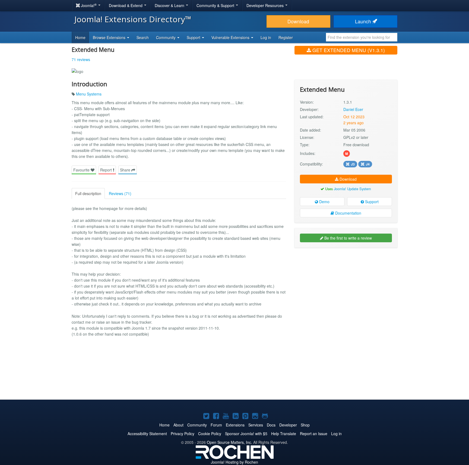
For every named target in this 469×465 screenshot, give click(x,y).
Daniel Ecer (353, 109)
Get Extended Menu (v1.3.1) (348, 50)
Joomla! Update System (352, 188)
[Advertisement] (345, 287)
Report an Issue (313, 433)
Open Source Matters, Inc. (229, 442)
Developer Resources (265, 5)
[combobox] (361, 37)
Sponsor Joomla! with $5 (246, 433)
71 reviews (81, 59)
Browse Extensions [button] (109, 37)
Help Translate (283, 433)
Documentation (347, 213)
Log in (266, 37)
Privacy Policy (182, 433)
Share (125, 170)
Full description (88, 193)
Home (80, 37)
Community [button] (166, 37)
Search (143, 37)
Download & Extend (126, 5)
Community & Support (216, 5)
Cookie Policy (209, 433)
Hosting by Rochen (234, 462)
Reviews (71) (120, 193)
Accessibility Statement (147, 433)
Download (298, 21)
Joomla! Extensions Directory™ (132, 19)
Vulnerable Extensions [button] (231, 37)
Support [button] (194, 37)
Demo (323, 201)
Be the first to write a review (347, 238)
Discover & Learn (170, 5)
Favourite (82, 170)
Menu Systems (89, 94)
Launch (363, 21)
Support (371, 201)
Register (285, 37)
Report (106, 170)
